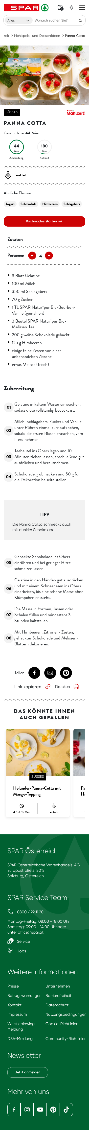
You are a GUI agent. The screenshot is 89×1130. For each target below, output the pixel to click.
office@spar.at (31, 932)
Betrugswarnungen (24, 995)
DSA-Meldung (20, 1038)
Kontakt (14, 1005)
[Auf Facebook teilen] (34, 673)
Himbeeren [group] (50, 204)
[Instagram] (27, 1109)
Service (23, 941)
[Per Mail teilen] (50, 673)
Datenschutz (57, 1005)
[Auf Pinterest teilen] (66, 673)
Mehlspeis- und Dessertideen (37, 36)
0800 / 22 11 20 (30, 912)
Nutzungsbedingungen (66, 1014)
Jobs (21, 951)
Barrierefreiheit (58, 995)
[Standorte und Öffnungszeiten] (71, 8)
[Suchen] (80, 20)
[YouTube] (40, 1109)
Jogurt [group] (10, 204)
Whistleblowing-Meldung (22, 1026)
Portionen (15, 255)
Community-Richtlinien (66, 1038)
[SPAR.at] (27, 8)
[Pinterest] (53, 1109)
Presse (13, 986)
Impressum (17, 1014)
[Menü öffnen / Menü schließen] (82, 8)
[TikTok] (66, 1109)
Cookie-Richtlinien (61, 1023)
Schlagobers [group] (72, 204)
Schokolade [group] (28, 204)
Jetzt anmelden (27, 1072)
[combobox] (19, 20)
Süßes (12, 112)
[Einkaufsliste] (61, 8)
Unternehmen (57, 986)
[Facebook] (14, 1109)
